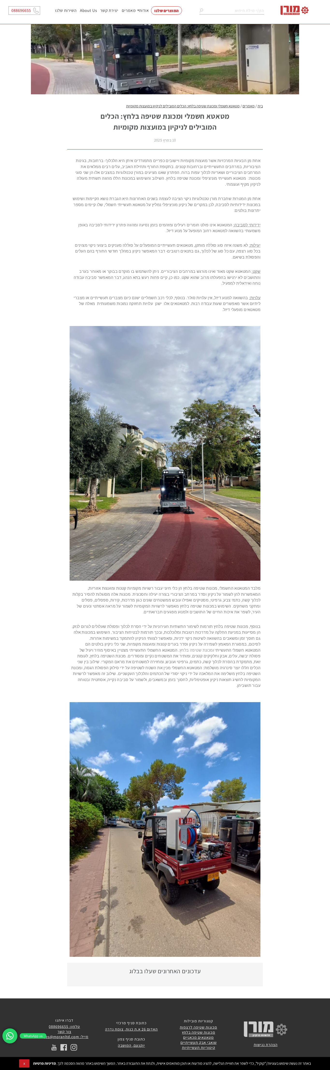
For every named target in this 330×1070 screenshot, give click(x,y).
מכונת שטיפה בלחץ (196, 650)
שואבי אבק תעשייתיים (198, 1042)
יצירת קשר (109, 10)
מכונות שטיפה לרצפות (198, 1027)
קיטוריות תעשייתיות (198, 1047)
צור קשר (64, 1031)
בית (260, 106)
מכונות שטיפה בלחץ (198, 1032)
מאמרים (129, 10)
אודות (144, 10)
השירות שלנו (66, 10)
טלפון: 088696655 (64, 1026)
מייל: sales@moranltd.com (64, 1036)
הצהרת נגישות (266, 1044)
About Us (88, 10)
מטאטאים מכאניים (198, 1037)
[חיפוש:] (232, 10)
